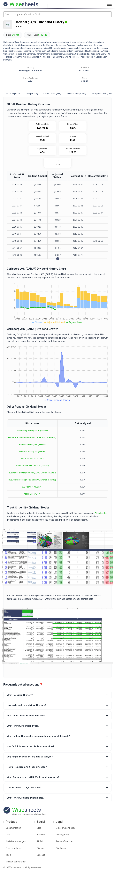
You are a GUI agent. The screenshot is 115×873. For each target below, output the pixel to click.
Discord (40, 848)
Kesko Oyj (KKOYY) (32, 494)
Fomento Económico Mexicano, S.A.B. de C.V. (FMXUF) (32, 437)
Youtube (41, 834)
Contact (41, 855)
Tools (8, 855)
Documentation (13, 828)
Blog (39, 828)
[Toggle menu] (109, 4)
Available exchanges (16, 841)
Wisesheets (100, 513)
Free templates (13, 848)
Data (8, 834)
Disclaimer (61, 848)
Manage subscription (16, 861)
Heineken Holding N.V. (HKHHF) (32, 452)
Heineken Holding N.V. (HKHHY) (32, 444)
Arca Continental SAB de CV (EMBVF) (32, 466)
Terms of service (64, 841)
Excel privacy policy (65, 828)
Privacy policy (62, 834)
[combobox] (57, 14)
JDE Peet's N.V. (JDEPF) (32, 487)
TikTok (40, 841)
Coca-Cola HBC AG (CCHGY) (32, 459)
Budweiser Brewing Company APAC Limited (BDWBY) (32, 480)
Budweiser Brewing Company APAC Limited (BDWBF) (32, 473)
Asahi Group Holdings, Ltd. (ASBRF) (32, 430)
